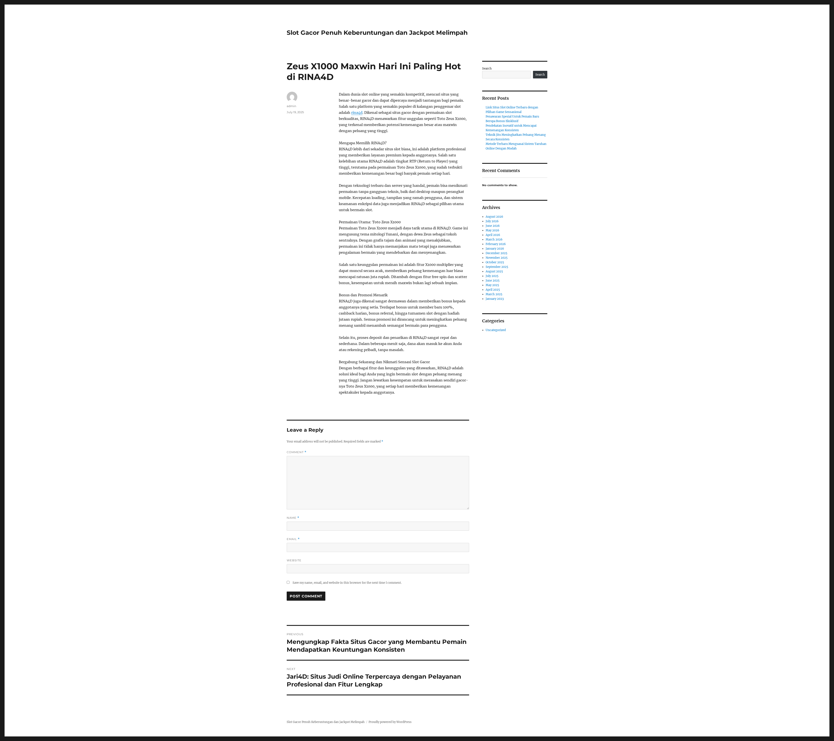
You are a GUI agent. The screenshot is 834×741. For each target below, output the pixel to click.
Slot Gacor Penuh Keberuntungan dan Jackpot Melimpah (377, 32)
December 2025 (496, 253)
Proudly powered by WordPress (390, 722)
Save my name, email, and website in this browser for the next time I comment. (347, 583)
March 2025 (494, 294)
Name (293, 518)
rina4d (356, 112)
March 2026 (494, 239)
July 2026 (492, 221)
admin (291, 106)
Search (487, 68)
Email (293, 539)
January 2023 (495, 299)
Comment (296, 452)
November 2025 (497, 258)
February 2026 (496, 244)
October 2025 (495, 262)
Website (294, 560)
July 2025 (492, 276)
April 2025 (493, 290)
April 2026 (493, 235)
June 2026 (493, 226)
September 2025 (497, 267)
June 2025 (493, 280)
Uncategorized (496, 330)
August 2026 (494, 217)
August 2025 (494, 271)
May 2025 (492, 285)
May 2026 (492, 230)
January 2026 (495, 248)
